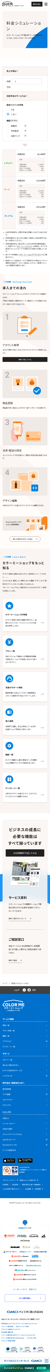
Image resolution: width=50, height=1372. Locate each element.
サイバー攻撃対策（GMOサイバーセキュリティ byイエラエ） (18, 1335)
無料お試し (37, 4)
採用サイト (33, 1289)
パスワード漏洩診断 (7, 1326)
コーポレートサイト (20, 1289)
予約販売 (15, 130)
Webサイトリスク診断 (22, 1326)
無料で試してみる (25, 359)
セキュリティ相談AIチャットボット (10, 1329)
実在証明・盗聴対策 (7, 1332)
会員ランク (15, 135)
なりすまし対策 (31, 1338)
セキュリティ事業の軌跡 (8, 1341)
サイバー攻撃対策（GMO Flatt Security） (12, 1338)
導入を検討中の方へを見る (23, 539)
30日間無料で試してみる (25, 853)
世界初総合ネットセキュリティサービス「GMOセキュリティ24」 (19, 1323)
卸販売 (14, 125)
